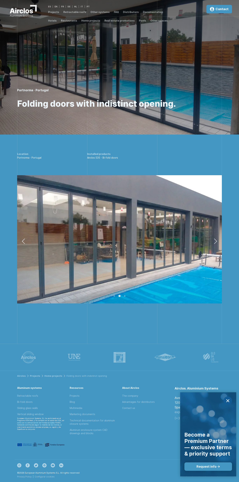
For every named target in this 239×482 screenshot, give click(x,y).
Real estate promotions (119, 20)
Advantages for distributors (138, 401)
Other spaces (159, 20)
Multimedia (76, 407)
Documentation (153, 12)
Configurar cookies (45, 476)
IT (82, 6)
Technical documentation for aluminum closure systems (92, 422)
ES (49, 6)
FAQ (116, 12)
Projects (53, 12)
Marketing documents (82, 414)
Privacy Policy (24, 476)
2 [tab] (119, 296)
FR (62, 6)
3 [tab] (124, 296)
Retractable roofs (74, 12)
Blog (72, 401)
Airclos (21, 375)
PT (88, 6)
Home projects (90, 20)
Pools (142, 20)
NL (75, 6)
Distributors (131, 12)
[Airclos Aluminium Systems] (23, 11)
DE (69, 6)
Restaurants (69, 20)
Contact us (128, 407)
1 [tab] (114, 296)
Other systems (100, 12)
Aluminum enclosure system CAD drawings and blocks (88, 431)
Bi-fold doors (110, 157)
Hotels (52, 20)
